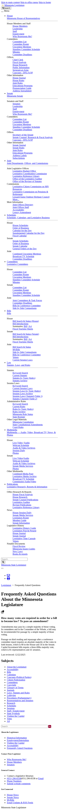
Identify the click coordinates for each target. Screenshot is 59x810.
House (10, 16)
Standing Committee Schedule (26, 49)
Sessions (11, 708)
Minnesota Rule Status (23, 414)
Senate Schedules (20, 241)
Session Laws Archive (23, 393)
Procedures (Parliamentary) (19, 698)
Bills (9, 311)
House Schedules (20, 225)
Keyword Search (20, 373)
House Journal (19, 78)
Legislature (6, 585)
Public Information (21, 67)
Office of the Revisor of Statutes (27, 181)
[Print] (8, 578)
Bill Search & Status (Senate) (26, 334)
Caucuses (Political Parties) (19, 677)
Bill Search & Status (22, 347)
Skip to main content (10, 2)
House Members (20, 26)
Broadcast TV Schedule (23, 256)
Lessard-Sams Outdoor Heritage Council (31, 197)
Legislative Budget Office (24, 171)
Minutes (16, 52)
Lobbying (11, 695)
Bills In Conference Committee (27, 305)
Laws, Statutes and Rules (18, 693)
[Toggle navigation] (2, 11)
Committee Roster (21, 44)
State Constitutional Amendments (28, 424)
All (8, 721)
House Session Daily (22, 512)
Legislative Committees (17, 264)
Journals (10, 690)
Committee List (19, 41)
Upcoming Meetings (22, 47)
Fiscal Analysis (19, 62)
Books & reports (20, 554)
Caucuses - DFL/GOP (23, 72)
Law (9, 362)
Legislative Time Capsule (24, 538)
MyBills (16, 349)
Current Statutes (20, 375)
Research (11, 703)
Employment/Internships (18, 740)
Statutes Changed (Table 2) (25, 399)
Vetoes (16, 357)
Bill (25, 326)
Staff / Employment (15, 711)
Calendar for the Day (22, 230)
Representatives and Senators (20, 700)
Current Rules (19, 406)
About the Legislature (16, 667)
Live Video (18, 443)
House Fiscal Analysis (23, 494)
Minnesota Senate (15, 96)
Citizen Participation (16, 680)
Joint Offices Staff (21, 207)
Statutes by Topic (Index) (24, 378)
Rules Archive (19, 411)
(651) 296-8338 (14, 778)
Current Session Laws (23, 360)
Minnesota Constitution (23, 422)
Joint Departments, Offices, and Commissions (27, 163)
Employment (18, 34)
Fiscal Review (19, 546)
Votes (9, 718)
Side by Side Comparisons (25, 308)
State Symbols (13, 713)
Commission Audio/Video (24, 481)
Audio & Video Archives (24, 448)
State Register (19, 417)
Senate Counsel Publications (25, 499)
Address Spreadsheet (22, 91)
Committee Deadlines (22, 54)
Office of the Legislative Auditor (27, 179)
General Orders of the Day (25, 248)
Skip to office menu (29, 2)
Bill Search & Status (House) (26, 321)
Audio (27, 443)
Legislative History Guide (24, 528)
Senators (16, 104)
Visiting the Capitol (15, 716)
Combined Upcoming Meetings (27, 254)
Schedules (11, 215)
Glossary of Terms (15, 687)
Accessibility (18, 210)
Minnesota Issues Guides (24, 549)
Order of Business (21, 228)
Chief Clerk (18, 60)
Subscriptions (19, 158)
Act (30, 326)
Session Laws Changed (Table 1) (28, 396)
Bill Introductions (20, 323)
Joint (9, 160)
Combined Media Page (23, 474)
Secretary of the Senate (23, 135)
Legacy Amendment (22, 212)
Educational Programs (23, 85)
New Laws (18, 551)
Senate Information (21, 523)
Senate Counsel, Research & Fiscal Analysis (33, 137)
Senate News (13, 797)
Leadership (18, 28)
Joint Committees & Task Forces (27, 300)
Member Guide (19, 520)
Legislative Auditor (21, 502)
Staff (15, 31)
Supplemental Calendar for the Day (29, 233)
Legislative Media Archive (25, 476)
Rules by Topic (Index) (23, 409)
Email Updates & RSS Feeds (20, 802)
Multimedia (12, 430)
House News (13, 795)
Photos (16, 453)
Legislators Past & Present (24, 531)
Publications (12, 484)
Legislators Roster (21, 518)
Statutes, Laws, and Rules (18, 365)
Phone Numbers (14, 781)
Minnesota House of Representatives (23, 18)
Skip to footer (45, 2)
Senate (10, 93)
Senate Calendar (20, 246)
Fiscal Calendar (20, 235)
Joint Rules (18, 83)
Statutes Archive (20, 380)
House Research (20, 65)
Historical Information (17, 738)
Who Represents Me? (22, 36)
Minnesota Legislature (14, 5)
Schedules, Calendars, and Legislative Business (28, 217)
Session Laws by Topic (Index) (27, 391)
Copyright (11, 685)
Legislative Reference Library (26, 176)
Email (41, 778)
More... (16, 199)
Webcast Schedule (21, 445)
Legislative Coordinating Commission (30, 173)
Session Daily (19, 450)
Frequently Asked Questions (20, 748)
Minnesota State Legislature (13, 565)
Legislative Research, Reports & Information (27, 487)
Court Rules (18, 427)
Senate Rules (18, 148)
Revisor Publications (22, 505)
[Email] (8, 575)
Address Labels (20, 155)
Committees (12, 261)
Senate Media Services (23, 466)
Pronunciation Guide (22, 88)
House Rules (18, 80)
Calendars (11, 674)
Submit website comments (19, 783)
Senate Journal (19, 145)
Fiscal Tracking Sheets (23, 329)
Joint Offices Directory (23, 204)
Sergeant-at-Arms (20, 70)
